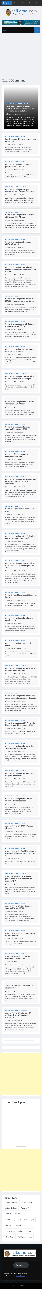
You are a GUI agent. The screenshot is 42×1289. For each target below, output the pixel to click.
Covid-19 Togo (10, 1219)
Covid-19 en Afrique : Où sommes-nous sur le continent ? (19, 350)
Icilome (27, 1286)
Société (25, 983)
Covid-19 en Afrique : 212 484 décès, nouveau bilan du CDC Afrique (20, 377)
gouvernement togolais (14, 1231)
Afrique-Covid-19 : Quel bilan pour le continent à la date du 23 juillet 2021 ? (20, 853)
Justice (29, 1231)
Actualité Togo (26, 1208)
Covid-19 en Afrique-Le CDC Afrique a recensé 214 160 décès (20, 325)
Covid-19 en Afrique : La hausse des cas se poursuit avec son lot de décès (20, 697)
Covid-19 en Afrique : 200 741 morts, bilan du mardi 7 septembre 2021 (20, 724)
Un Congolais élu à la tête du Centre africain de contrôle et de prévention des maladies (20, 108)
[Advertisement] (21, 55)
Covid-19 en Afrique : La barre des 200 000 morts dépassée (19, 747)
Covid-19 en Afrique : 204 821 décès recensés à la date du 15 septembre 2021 (20, 565)
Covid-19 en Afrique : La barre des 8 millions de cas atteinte (20, 669)
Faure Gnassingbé (27, 1219)
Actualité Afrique (11, 1202)
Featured (8, 1225)
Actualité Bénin (27, 1202)
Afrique (19, 103)
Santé (26, 103)
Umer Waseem (20, 1276)
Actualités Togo (11, 1208)
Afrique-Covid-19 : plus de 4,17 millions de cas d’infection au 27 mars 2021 (19, 1015)
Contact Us (21, 1265)
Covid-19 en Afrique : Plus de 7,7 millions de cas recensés (18, 799)
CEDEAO (18, 1214)
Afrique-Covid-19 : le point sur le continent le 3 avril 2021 (19, 957)
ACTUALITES (10, 103)
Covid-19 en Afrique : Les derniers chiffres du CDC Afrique (19, 216)
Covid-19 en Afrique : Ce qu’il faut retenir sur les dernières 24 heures (19, 190)
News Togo (9, 1237)
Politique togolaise (25, 1237)
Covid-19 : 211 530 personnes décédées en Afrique (17, 455)
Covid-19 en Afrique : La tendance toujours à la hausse (19, 774)
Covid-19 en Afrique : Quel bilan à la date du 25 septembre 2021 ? (20, 537)
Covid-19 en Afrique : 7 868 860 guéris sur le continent (18, 165)
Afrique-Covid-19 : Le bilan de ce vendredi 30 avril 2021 (19, 907)
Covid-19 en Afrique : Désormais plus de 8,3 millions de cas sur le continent (20, 481)
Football (19, 1225)
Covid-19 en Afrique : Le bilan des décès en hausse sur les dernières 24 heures (20, 269)
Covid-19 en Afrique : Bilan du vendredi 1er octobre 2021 (17, 428)
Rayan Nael (11, 114)
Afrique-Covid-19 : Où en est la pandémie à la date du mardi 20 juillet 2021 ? (18, 878)
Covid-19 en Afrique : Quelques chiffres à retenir (18, 243)
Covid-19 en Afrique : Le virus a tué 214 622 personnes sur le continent (19, 300)
